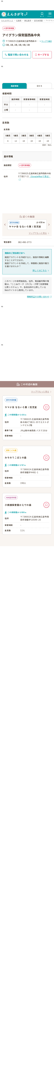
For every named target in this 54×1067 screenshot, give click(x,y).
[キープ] (46, 407)
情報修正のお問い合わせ (38, 296)
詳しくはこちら (40, 270)
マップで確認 (46, 41)
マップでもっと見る (38, 233)
